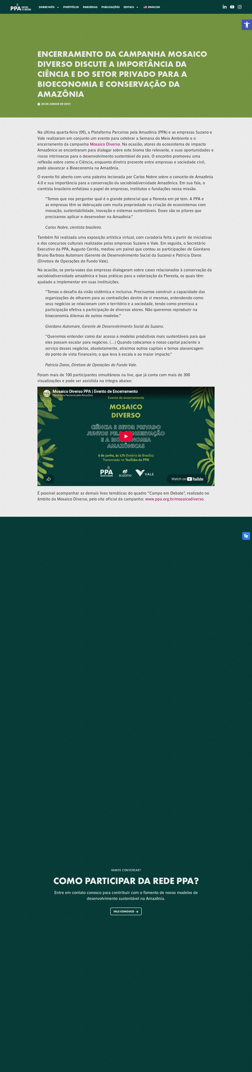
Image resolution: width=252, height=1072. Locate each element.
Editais (129, 7)
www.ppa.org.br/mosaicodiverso (174, 499)
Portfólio (71, 7)
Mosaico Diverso (105, 144)
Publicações (110, 7)
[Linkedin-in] (224, 7)
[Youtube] (232, 7)
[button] (247, 25)
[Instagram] (239, 7)
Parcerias (90, 7)
